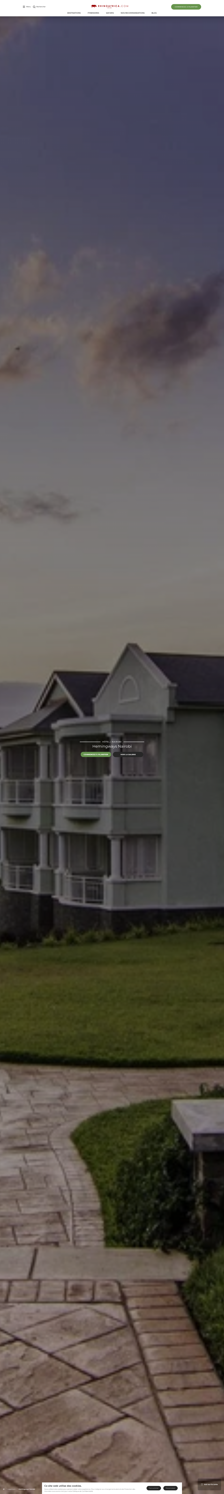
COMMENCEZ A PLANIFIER (186, 7)
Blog (154, 13)
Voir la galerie (128, 754)
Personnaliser (170, 1488)
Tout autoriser (154, 1488)
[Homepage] (4, 1489)
